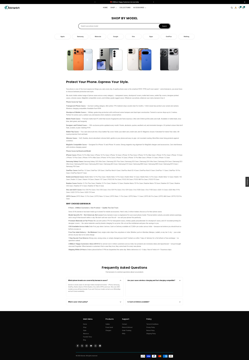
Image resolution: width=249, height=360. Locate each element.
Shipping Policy (151, 333)
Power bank (109, 327)
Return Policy (150, 330)
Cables (108, 324)
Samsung (80, 36)
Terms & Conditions (152, 324)
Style (84, 330)
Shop (84, 327)
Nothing (186, 36)
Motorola (98, 36)
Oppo (151, 36)
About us (86, 333)
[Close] (244, 2)
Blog (84, 340)
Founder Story (87, 337)
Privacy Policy (150, 327)
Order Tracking (126, 330)
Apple (62, 36)
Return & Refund (127, 327)
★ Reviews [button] (247, 181)
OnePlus (169, 36)
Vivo (133, 36)
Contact (124, 324)
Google (115, 36)
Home (85, 324)
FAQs (123, 333)
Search (164, 26)
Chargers (108, 330)
